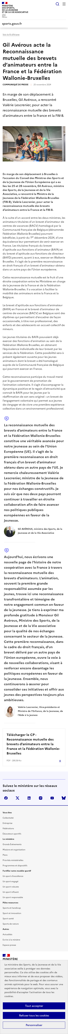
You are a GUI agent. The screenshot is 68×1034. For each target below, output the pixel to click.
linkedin (29, 798)
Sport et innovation (12, 913)
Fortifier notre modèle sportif (17, 870)
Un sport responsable (13, 897)
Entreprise (7, 823)
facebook (6, 798)
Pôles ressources (10, 902)
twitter (17, 798)
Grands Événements (12, 844)
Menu (64, 4)
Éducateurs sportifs (12, 833)
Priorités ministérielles (13, 860)
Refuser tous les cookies (34, 1015)
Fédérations (8, 828)
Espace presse (9, 945)
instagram (40, 798)
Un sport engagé (10, 881)
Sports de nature (11, 923)
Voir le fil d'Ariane (11, 34)
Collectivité (8, 817)
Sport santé (8, 918)
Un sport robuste (11, 886)
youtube (52, 798)
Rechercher (57, 4)
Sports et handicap (12, 907)
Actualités (7, 934)
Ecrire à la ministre (11, 939)
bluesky (63, 798)
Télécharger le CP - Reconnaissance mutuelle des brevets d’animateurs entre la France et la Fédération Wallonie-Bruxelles (33, 744)
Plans (5, 854)
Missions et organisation (14, 849)
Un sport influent (11, 892)
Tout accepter (34, 1006)
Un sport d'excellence (13, 876)
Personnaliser (34, 1025)
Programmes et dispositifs (15, 865)
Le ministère (8, 839)
